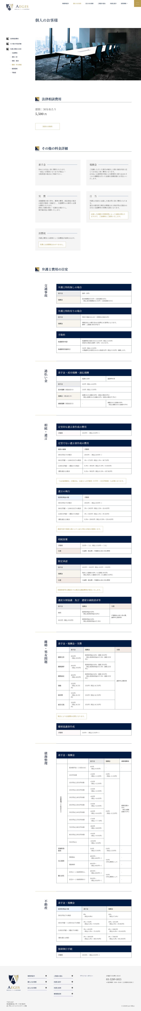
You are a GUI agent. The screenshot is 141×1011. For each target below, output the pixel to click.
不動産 (14, 72)
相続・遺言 (15, 61)
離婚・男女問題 (17, 65)
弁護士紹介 (113, 3)
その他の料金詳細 (15, 44)
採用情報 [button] (123, 3)
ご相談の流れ (102, 3)
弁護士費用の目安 (15, 49)
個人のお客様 (77, 3)
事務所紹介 (65, 3)
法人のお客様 (89, 3)
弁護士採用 (57, 988)
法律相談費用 (14, 39)
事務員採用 (57, 994)
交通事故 (14, 53)
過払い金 (14, 57)
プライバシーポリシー (86, 976)
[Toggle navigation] (137, 3)
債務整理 (14, 69)
